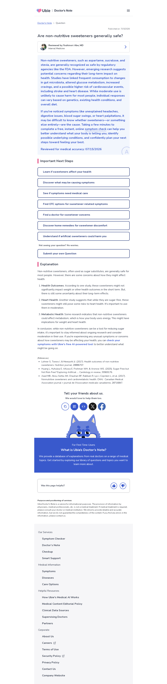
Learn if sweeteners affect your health (67, 172)
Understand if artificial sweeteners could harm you (74, 236)
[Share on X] (93, 406)
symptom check (95, 129)
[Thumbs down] (123, 486)
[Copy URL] (65, 406)
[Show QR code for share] (74, 406)
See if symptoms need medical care (65, 193)
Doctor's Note (45, 23)
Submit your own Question (59, 253)
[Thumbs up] (114, 486)
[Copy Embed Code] (83, 406)
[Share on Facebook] (102, 406)
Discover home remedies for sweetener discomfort (75, 225)
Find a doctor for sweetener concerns (66, 215)
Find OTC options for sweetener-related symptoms (75, 204)
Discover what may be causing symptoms (69, 182)
